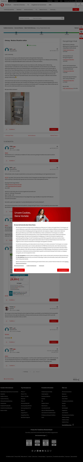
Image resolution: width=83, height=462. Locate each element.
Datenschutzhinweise (19, 265)
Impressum (41, 265)
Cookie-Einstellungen (31, 265)
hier (36, 231)
